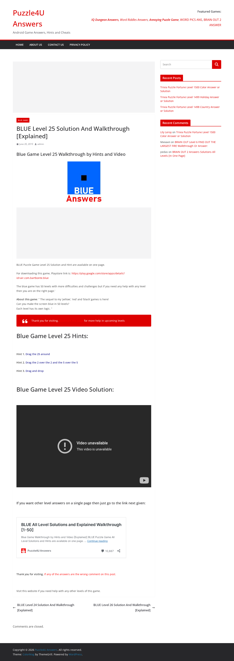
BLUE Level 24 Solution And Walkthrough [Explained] (45, 607)
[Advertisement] (84, 87)
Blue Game (23, 120)
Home (20, 44)
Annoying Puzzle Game (164, 20)
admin (40, 144)
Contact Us (56, 44)
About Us (35, 44)
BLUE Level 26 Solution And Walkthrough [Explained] (121, 607)
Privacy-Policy (80, 44)
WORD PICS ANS (191, 20)
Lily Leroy (166, 132)
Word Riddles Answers (133, 20)
